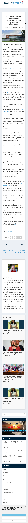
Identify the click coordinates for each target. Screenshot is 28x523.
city (15, 150)
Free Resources (6, 485)
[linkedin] (17, 237)
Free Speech (5, 489)
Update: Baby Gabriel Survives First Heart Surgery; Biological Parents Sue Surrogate (13, 460)
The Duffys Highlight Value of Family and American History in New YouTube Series (12, 456)
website (12, 68)
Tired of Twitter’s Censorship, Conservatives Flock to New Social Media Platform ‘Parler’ (19, 252)
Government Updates (8, 492)
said (7, 92)
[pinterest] (14, 237)
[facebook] (10, 237)
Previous (6, 244)
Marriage (5, 502)
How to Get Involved (7, 496)
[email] (19, 237)
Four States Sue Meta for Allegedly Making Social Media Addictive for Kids (13, 442)
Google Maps (11, 231)
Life (22, 27)
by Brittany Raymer (8, 27)
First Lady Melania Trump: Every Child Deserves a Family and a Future (14, 451)
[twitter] (12, 237)
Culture (4, 469)
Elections (5, 476)
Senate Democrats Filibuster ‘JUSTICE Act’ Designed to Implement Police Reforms (7, 252)
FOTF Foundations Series (8, 482)
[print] (21, 237)
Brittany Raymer (13, 275)
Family (4, 479)
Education (5, 472)
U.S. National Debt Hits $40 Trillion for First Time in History (13, 446)
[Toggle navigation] (25, 23)
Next (22, 244)
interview (16, 209)
